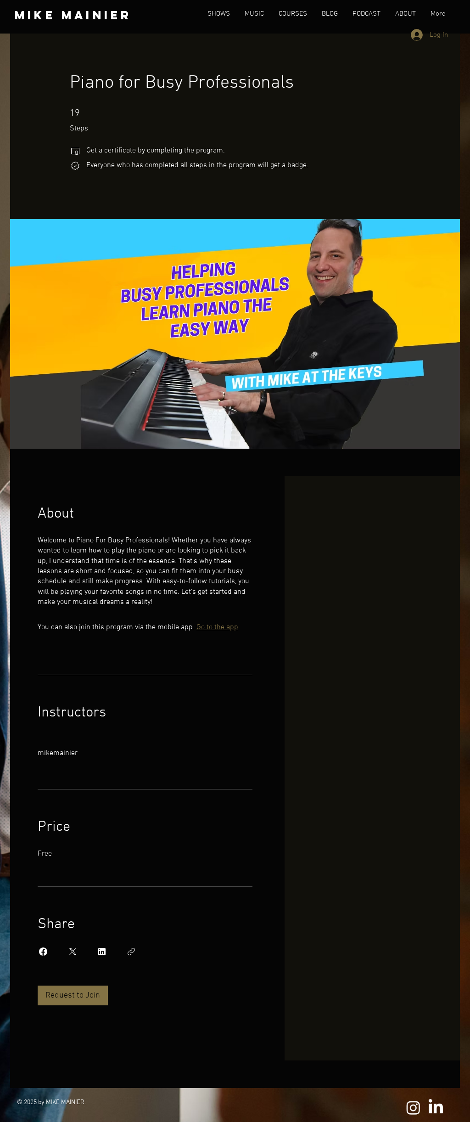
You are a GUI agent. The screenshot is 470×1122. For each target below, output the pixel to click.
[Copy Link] (131, 951)
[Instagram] (413, 1107)
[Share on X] (72, 951)
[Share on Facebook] (43, 951)
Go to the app (217, 627)
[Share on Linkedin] (101, 951)
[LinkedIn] (436, 1107)
